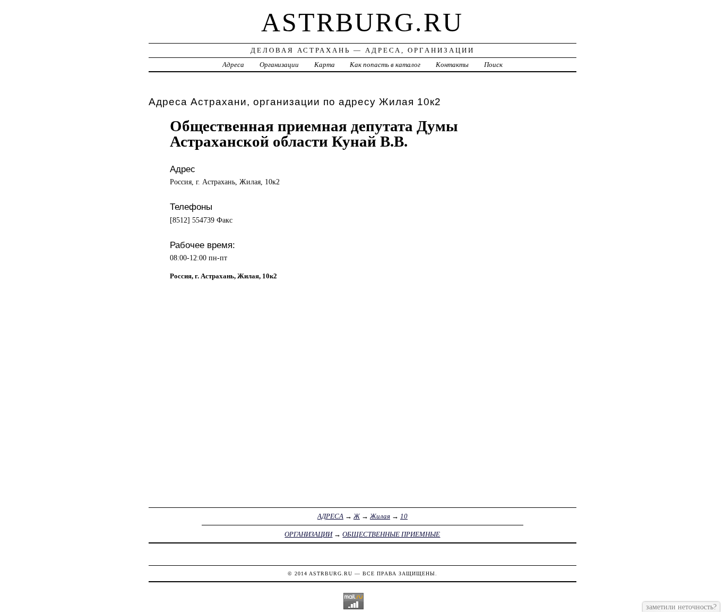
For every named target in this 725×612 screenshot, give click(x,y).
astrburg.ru (362, 22)
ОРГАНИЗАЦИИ (308, 534)
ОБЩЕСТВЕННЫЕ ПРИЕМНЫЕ (391, 534)
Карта (324, 65)
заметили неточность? (681, 606)
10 (404, 516)
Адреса (233, 65)
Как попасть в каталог (385, 65)
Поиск (493, 65)
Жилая (380, 516)
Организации (279, 65)
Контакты (452, 65)
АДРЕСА (330, 516)
